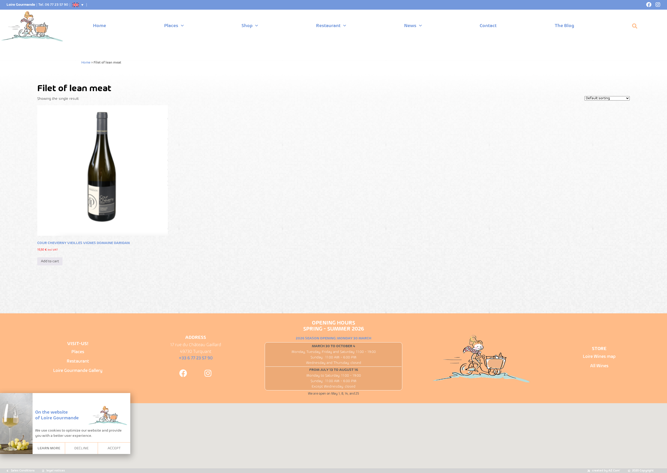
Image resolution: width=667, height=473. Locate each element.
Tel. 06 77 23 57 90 (53, 5)
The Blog (564, 26)
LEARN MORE (49, 448)
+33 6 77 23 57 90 (196, 358)
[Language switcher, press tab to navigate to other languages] (78, 4)
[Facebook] (648, 4)
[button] (634, 26)
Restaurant (328, 26)
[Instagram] (657, 4)
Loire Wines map (599, 357)
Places (171, 26)
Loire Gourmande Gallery (77, 371)
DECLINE (81, 448)
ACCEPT (114, 448)
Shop (247, 26)
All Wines (599, 366)
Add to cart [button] (50, 261)
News (410, 26)
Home (99, 26)
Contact (488, 26)
